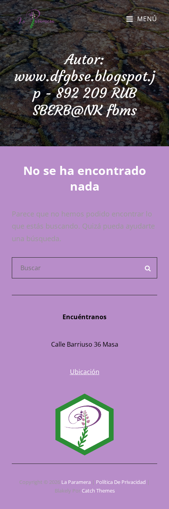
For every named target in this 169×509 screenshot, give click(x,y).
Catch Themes (98, 490)
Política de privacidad (121, 481)
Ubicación (84, 371)
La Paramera (76, 481)
